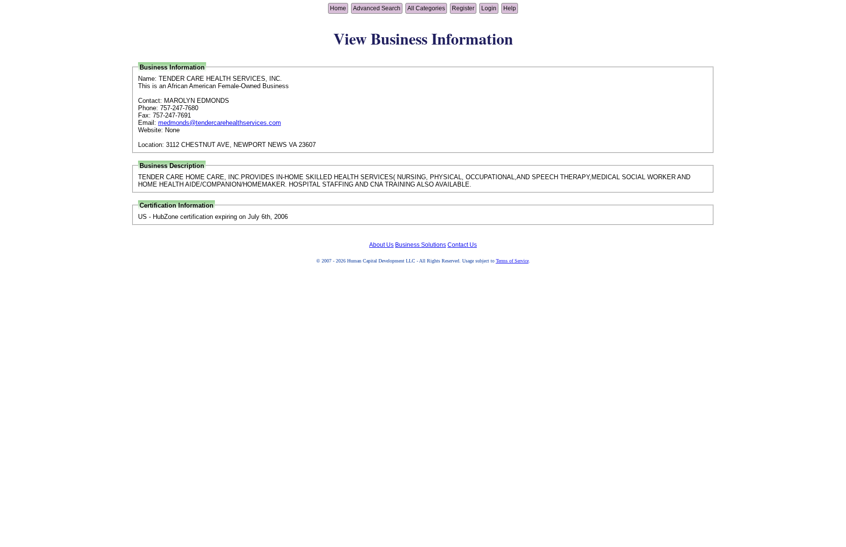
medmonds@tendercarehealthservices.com (219, 122)
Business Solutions (420, 244)
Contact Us (462, 244)
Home (338, 8)
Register (463, 8)
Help (509, 8)
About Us (381, 244)
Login (488, 8)
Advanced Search (376, 8)
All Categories (426, 8)
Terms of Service (512, 260)
